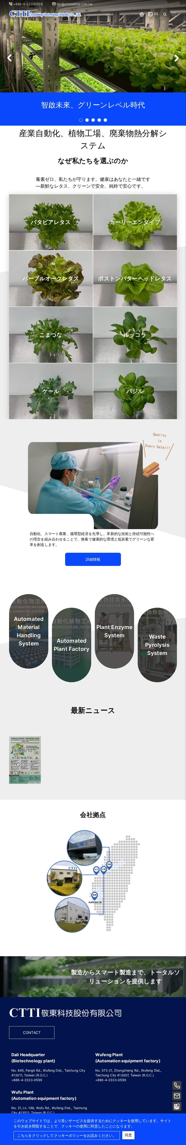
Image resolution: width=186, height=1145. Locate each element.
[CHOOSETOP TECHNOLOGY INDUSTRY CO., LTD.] (45, 14)
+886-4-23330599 (28, 4)
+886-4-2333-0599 (26, 1080)
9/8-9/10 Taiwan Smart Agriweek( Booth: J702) (25, 754)
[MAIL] (176, 1095)
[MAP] (176, 1106)
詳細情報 (93, 559)
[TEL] (176, 1085)
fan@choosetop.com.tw (74, 4)
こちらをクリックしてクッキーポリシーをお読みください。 (66, 1135)
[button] (176, 58)
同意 (128, 1135)
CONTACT (32, 1032)
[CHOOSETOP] (65, 1020)
